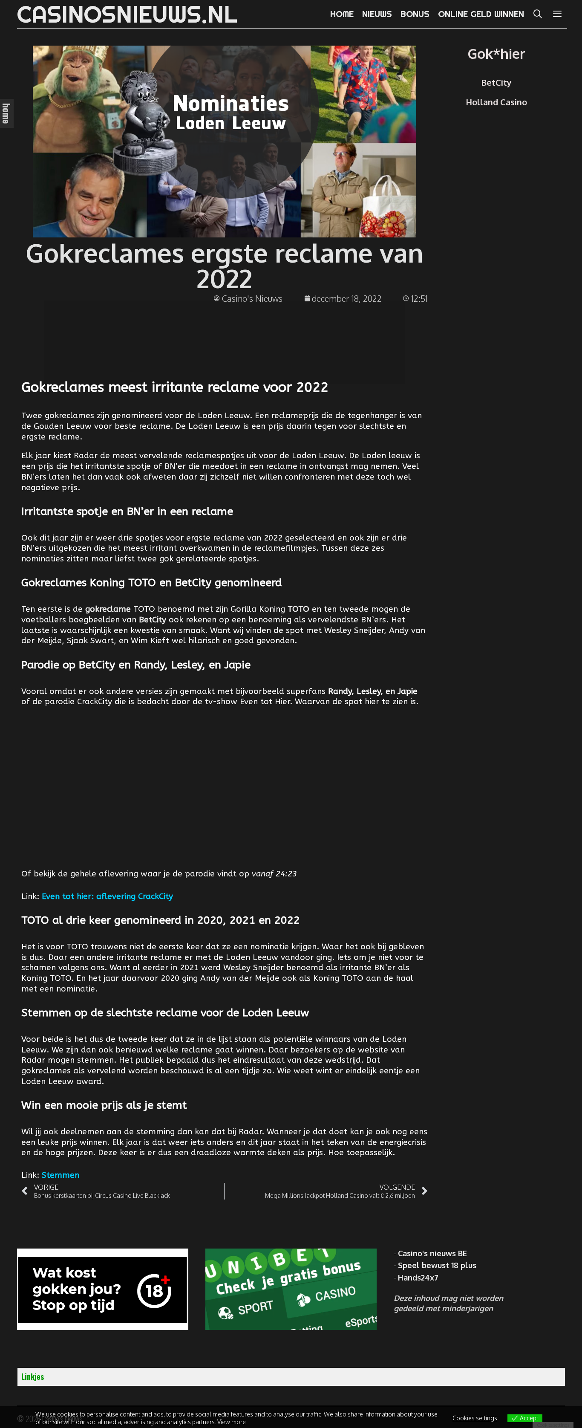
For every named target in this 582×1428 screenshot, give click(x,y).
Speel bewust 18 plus (437, 1265)
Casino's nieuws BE (432, 1253)
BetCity (152, 619)
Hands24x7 (418, 1277)
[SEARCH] (538, 14)
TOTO (298, 609)
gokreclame (108, 609)
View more (231, 1421)
